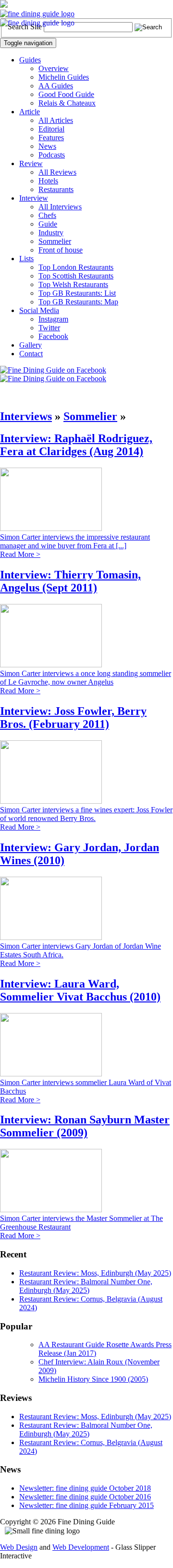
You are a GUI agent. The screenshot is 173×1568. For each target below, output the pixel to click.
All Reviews (57, 172)
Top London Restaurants (75, 267)
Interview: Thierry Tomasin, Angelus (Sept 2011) (70, 581)
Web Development (80, 1547)
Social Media (39, 310)
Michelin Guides (63, 77)
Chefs (47, 215)
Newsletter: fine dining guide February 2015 (86, 1505)
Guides (30, 60)
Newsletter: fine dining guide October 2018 (85, 1488)
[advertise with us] (4, 5)
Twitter (49, 328)
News (47, 146)
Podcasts (51, 155)
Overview (53, 68)
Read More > (20, 554)
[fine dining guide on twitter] (53, 378)
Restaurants (56, 189)
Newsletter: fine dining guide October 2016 (85, 1497)
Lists (26, 258)
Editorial (51, 129)
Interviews (26, 416)
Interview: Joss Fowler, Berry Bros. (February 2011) (73, 717)
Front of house (60, 250)
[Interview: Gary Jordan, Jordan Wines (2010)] (51, 937)
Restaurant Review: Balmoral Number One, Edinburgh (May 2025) (85, 1286)
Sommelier (54, 241)
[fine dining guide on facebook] (53, 370)
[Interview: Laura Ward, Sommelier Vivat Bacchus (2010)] (51, 1074)
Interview (33, 198)
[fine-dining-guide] (37, 14)
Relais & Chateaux (67, 103)
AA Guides (55, 86)
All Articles (55, 120)
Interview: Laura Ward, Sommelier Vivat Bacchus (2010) (80, 990)
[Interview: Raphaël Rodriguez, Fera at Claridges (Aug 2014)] (51, 528)
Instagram (53, 319)
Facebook (53, 336)
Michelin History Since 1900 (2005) (93, 1379)
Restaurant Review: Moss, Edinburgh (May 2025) (95, 1273)
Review (31, 163)
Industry (50, 233)
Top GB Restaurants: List (77, 293)
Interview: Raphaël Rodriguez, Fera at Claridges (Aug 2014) (76, 445)
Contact (31, 354)
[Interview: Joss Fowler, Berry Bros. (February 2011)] (51, 801)
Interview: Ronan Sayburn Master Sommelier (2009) (85, 1126)
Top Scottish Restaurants (75, 276)
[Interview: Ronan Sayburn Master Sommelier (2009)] (51, 1210)
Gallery (30, 345)
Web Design (18, 1547)
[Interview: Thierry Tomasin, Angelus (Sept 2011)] (51, 665)
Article (29, 112)
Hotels (48, 181)
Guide (47, 224)
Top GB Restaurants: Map (78, 302)
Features (51, 137)
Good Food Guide (66, 94)
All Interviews (60, 207)
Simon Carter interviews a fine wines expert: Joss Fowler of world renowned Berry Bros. (86, 814)
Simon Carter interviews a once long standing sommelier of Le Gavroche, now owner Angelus (85, 677)
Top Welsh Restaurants (73, 284)
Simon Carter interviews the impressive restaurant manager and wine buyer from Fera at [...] (75, 541)
